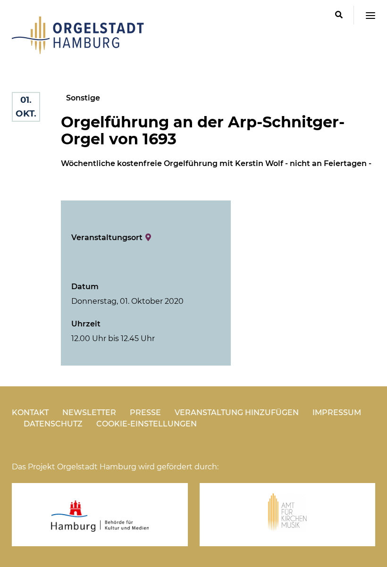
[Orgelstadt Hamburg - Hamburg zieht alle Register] (78, 51)
